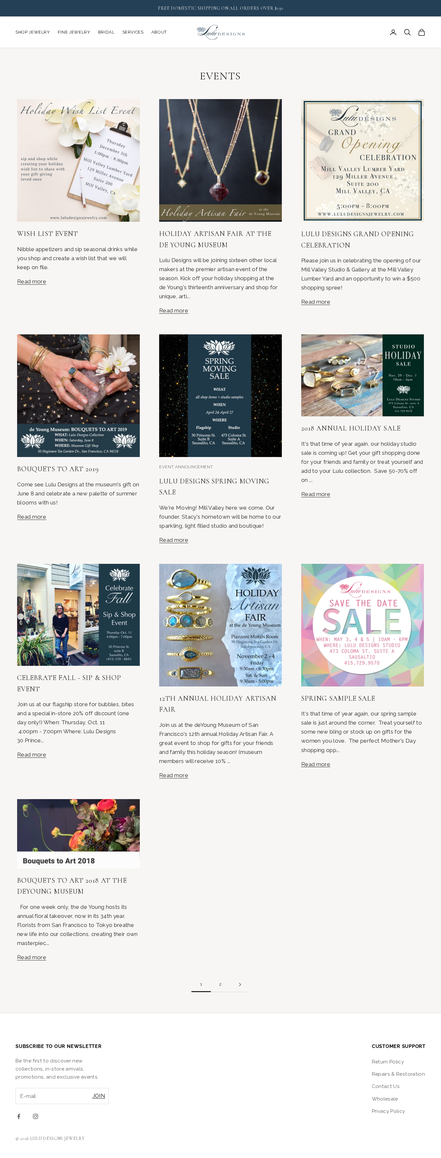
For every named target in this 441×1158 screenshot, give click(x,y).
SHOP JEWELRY (32, 32)
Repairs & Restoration (398, 1074)
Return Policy (388, 1062)
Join (98, 1095)
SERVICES (133, 32)
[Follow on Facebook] (18, 1116)
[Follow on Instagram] (35, 1116)
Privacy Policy (388, 1111)
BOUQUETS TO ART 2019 (58, 469)
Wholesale (385, 1099)
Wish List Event (47, 233)
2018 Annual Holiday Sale (351, 428)
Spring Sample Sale (338, 698)
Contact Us (386, 1086)
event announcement (186, 466)
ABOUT (159, 32)
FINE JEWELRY (74, 32)
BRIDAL (106, 32)
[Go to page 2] (240, 984)
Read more (31, 281)
